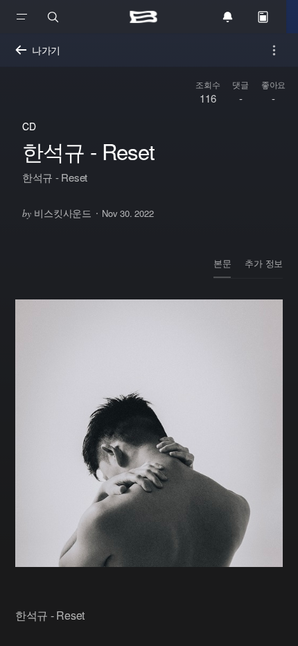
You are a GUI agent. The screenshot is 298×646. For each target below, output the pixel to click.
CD (28, 126)
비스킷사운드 (56, 213)
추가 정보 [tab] (264, 263)
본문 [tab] (222, 263)
